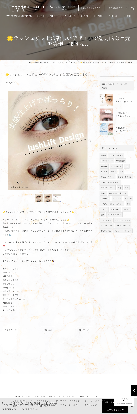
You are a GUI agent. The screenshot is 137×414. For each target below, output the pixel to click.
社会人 (113, 171)
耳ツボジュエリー (108, 188)
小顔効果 (104, 166)
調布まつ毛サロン (125, 177)
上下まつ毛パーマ (116, 155)
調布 (128, 204)
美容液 (103, 193)
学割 (102, 215)
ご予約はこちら (116, 8)
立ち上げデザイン (107, 177)
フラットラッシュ (123, 225)
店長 (121, 171)
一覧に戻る (48, 329)
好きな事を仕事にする (118, 193)
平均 (126, 188)
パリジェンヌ (106, 220)
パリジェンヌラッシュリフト (112, 204)
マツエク (104, 209)
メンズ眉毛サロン (114, 215)
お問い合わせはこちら (91, 8)
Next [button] (90, 141)
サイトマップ (90, 405)
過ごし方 (104, 171)
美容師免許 (105, 198)
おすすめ (126, 209)
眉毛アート (115, 209)
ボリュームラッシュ (122, 220)
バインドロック (107, 225)
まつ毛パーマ (116, 166)
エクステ (128, 198)
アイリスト (117, 198)
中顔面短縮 (120, 161)
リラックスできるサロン (110, 182)
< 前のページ (11, 329)
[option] (48, 141)
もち (119, 188)
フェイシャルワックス (123, 231)
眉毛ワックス (106, 231)
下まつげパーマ (107, 161)
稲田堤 (103, 155)
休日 (126, 166)
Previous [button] (5, 141)
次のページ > (85, 329)
